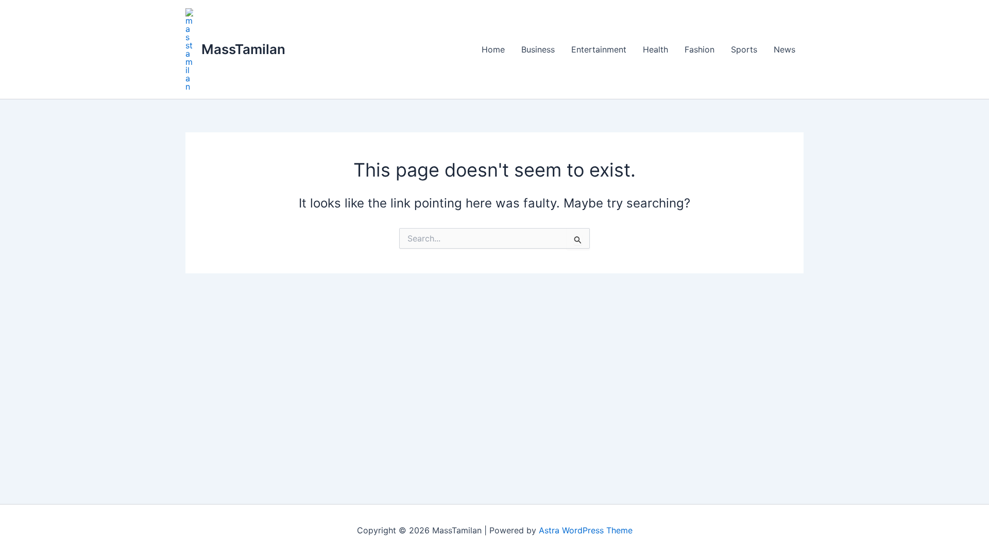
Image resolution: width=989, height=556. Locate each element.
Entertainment (598, 49)
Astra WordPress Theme (586, 530)
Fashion (699, 49)
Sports (744, 49)
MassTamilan (243, 49)
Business (538, 49)
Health (655, 49)
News (784, 49)
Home (493, 49)
